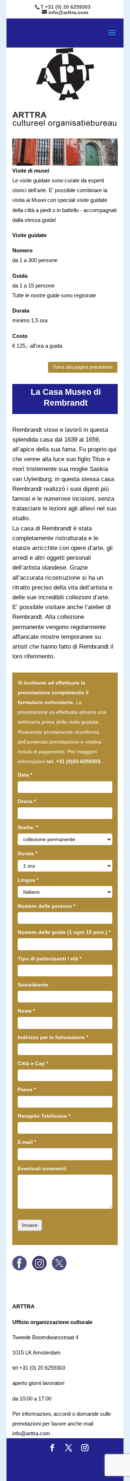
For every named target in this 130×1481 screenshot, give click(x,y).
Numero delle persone (46, 906)
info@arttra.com (31, 1433)
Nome (26, 1011)
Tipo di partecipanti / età (49, 958)
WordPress (84, 1470)
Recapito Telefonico (44, 1116)
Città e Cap (33, 1063)
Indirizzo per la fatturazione (53, 1037)
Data (25, 775)
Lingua (28, 880)
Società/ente (33, 985)
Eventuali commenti (42, 1168)
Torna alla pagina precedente (83, 367)
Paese (27, 1089)
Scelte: (28, 827)
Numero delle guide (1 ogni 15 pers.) (64, 932)
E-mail (27, 1142)
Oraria (27, 801)
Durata (27, 853)
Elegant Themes (82, 1460)
